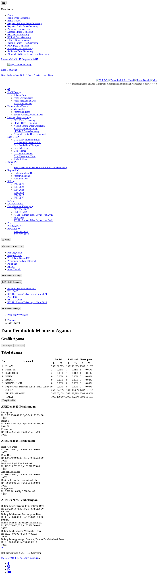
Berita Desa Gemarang (18, 18)
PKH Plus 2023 (21, 209)
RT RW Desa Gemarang (19, 37)
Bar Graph (7, 345)
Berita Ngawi (14, 20)
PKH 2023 (19, 217)
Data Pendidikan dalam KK (27, 142)
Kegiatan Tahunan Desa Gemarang (24, 23)
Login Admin (28, 59)
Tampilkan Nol (8, 400)
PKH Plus (12, 296)
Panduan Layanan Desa (19, 29)
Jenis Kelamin (14, 269)
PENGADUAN (15, 226)
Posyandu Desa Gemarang (20, 48)
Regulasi (12, 170)
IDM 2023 (19, 189)
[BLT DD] (99, 80)
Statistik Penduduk (13, 246)
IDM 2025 (19, 195)
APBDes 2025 (21, 231)
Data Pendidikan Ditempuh (27, 145)
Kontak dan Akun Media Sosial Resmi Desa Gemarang (40, 167)
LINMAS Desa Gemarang (27, 131)
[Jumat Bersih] (139, 80)
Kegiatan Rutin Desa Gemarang (23, 26)
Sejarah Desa (20, 95)
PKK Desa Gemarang (18, 45)
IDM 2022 (19, 187)
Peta (9, 223)
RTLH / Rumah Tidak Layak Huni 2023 (33, 214)
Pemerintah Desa (22, 112)
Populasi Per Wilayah (17, 315)
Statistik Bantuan (12, 282)
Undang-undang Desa (24, 173)
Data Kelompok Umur (24, 156)
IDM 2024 (19, 192)
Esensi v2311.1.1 (9, 558)
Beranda (11, 320)
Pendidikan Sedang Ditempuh (22, 261)
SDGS (10, 201)
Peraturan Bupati (22, 175)
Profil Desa (13, 92)
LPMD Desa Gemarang (19, 40)
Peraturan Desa (21, 178)
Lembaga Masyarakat (18, 117)
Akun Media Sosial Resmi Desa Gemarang (28, 54)
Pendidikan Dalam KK (18, 258)
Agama (11, 266)
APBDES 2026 (21, 234)
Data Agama (20, 150)
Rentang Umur (14, 252)
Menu (7, 240)
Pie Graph (19, 345)
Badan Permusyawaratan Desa (28, 114)
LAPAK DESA (15, 203)
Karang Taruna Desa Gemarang (22, 43)
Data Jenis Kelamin (23, 153)
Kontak (11, 162)
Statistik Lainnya (12, 309)
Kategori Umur (14, 255)
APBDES (12, 228)
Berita (10, 15)
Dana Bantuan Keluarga (19, 206)
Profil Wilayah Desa (23, 98)
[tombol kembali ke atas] (2, 547)
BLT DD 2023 (21, 212)
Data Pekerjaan (21, 148)
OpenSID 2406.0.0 (29, 558)
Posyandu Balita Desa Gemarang (30, 134)
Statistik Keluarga (12, 275)
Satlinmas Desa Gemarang (20, 51)
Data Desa (12, 137)
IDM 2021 (19, 184)
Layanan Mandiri (10, 59)
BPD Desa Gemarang (18, 34)
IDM (10, 181)
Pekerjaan (12, 263)
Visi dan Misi (20, 109)
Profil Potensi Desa (23, 103)
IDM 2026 (19, 198)
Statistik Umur (21, 159)
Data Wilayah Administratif (27, 139)
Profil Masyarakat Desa (25, 100)
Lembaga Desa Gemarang (20, 31)
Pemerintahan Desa (17, 106)
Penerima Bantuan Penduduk (21, 288)
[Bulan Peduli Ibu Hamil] (118, 80)
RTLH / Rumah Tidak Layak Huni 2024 (33, 220)
